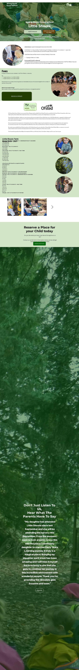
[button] (70, 4)
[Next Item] (52, 207)
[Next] (71, 546)
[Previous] (8, 546)
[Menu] (73, 4)
